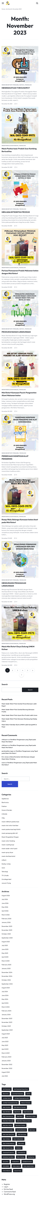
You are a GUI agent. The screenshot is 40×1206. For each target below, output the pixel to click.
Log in (6, 1187)
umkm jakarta (16, 1166)
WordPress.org (9, 1194)
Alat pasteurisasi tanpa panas (21, 1089)
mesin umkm (21, 1143)
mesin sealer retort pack (9, 848)
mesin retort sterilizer (8, 1130)
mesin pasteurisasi (28, 1111)
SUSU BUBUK (6, 1166)
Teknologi (28, 85)
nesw (3, 868)
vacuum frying (6, 883)
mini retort (18, 1148)
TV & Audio (5, 875)
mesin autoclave (6, 1107)
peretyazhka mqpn (8, 751)
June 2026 (5, 903)
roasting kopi (31, 1157)
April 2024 (5, 1003)
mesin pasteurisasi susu (8, 1116)
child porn (5, 739)
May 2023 (5, 1045)
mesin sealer (32, 1130)
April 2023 (5, 1049)
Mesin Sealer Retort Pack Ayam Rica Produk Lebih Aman (19, 715)
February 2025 (6, 965)
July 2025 (5, 945)
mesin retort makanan (8, 1121)
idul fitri (28, 1093)
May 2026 (5, 907)
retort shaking (20, 1157)
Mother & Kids (6, 864)
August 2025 (6, 942)
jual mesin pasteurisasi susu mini (21, 1098)
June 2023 (5, 1041)
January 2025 (6, 968)
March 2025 (6, 961)
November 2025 (7, 930)
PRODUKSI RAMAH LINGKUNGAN (16, 332)
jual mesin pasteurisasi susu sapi (10, 1102)
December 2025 (7, 926)
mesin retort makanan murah (23, 1121)
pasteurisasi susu (21, 1152)
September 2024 (7, 984)
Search (5, 684)
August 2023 (6, 1034)
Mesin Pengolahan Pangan (10, 145)
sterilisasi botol (15, 1161)
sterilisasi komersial (27, 1161)
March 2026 (6, 915)
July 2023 (5, 1038)
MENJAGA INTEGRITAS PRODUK (16, 212)
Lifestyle (4, 814)
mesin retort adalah (31, 1116)
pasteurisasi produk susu (8, 1152)
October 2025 (6, 934)
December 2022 (7, 1064)
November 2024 (7, 976)
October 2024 (6, 980)
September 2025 (7, 938)
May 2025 (5, 953)
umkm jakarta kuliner (28, 1166)
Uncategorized (6, 879)
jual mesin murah (7, 1098)
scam (3, 763)
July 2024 (5, 991)
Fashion (4, 806)
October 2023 (6, 1026)
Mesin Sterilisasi (6, 1139)
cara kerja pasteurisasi (17, 1093)
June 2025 (5, 949)
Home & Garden (7, 810)
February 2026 (6, 918)
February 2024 (6, 1011)
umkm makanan (7, 1170)
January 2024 (6, 1014)
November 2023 (7, 1022)
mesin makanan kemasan (20, 1107)
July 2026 (5, 899)
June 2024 (5, 995)
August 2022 (6, 1072)
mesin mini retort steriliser (10, 85)
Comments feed (10, 1192)
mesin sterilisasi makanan (8, 1143)
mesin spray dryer (7, 852)
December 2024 (7, 972)
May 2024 (5, 999)
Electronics (5, 802)
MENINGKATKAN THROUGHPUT (16, 88)
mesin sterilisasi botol (8, 856)
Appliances (5, 799)
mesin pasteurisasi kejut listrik (11, 829)
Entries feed (8, 1189)
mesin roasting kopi (8, 845)
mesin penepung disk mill (9, 833)
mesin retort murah (7, 1125)
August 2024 (6, 988)
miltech (21, 85)
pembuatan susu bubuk (8, 1157)
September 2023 (7, 1030)
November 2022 (7, 1068)
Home (3, 9)
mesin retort (20, 1116)
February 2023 (6, 1057)
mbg (3, 818)
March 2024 (6, 1007)
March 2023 (6, 1053)
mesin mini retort (7, 1111)
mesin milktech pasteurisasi (10, 822)
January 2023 (6, 1061)
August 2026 (6, 895)
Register (7, 1184)
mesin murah (17, 1111)
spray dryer (5, 1161)
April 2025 (5, 957)
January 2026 (6, 922)
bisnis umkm (6, 1093)
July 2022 (5, 1076)
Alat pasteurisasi (6, 1089)
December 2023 (7, 1018)
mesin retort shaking (8, 841)
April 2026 (5, 911)
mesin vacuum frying (8, 1148)
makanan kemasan (25, 1102)
